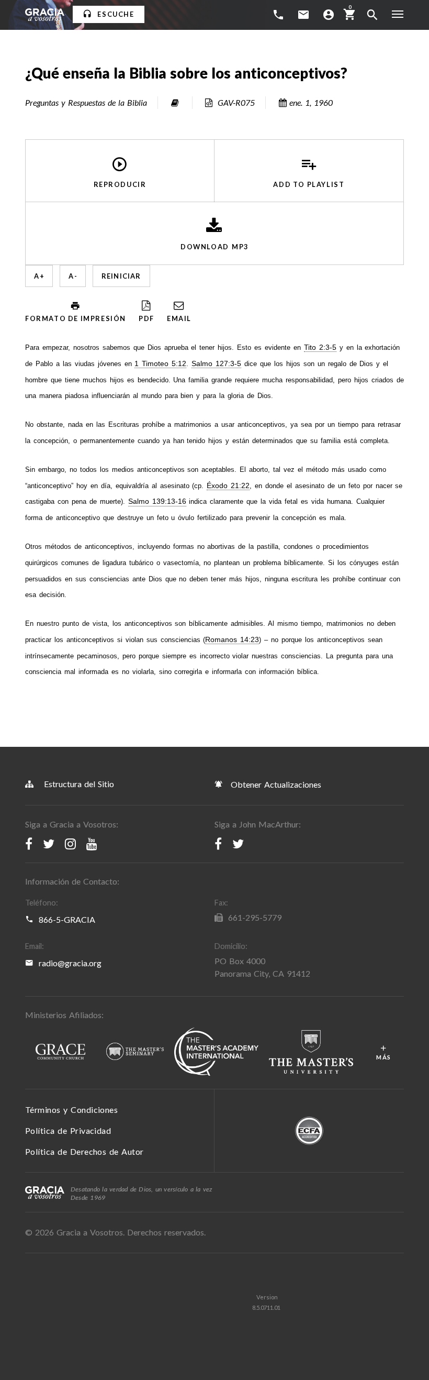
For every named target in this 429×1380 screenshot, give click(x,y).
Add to (308, 184)
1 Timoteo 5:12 (160, 364)
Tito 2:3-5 (320, 347)
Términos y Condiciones (71, 1109)
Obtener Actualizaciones (274, 784)
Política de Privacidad (68, 1130)
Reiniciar (121, 276)
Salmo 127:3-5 (216, 364)
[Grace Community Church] (60, 1052)
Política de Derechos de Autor (84, 1151)
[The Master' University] (311, 1052)
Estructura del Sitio (79, 784)
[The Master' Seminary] (135, 1052)
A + (39, 276)
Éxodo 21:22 (228, 486)
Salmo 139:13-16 (157, 501)
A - (73, 276)
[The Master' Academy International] (216, 1052)
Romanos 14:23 (232, 640)
